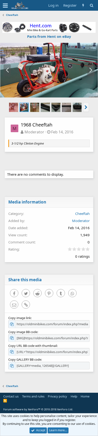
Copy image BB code (22, 332)
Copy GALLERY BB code (24, 359)
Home (85, 396)
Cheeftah (82, 213)
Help (74, 396)
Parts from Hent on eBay (49, 36)
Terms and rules (33, 396)
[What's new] (83, 5)
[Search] (91, 5)
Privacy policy (57, 396)
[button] (5, 5)
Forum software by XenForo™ (38, 409)
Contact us (11, 396)
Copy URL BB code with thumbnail (32, 346)
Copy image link (19, 318)
